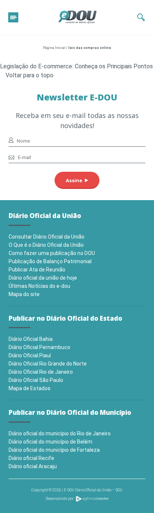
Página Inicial (54, 48)
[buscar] (141, 17)
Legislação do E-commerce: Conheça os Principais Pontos (76, 66)
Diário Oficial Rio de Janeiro (41, 372)
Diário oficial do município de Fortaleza (54, 450)
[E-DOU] (77, 17)
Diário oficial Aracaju (33, 466)
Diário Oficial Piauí (30, 355)
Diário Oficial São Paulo (36, 380)
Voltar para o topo (29, 75)
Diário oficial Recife (31, 458)
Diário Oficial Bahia (31, 339)
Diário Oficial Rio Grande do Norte (48, 364)
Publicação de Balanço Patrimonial (50, 261)
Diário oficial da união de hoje (43, 278)
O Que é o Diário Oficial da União (46, 245)
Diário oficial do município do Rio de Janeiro (60, 433)
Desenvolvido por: (60, 499)
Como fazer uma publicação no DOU (52, 253)
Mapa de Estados (29, 388)
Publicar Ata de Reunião (37, 270)
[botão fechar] (13, 17)
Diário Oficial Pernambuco (39, 347)
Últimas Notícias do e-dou (39, 286)
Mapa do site (24, 294)
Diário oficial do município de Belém (50, 442)
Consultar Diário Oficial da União (46, 237)
